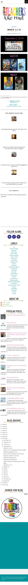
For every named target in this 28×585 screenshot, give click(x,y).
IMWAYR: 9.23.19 (7, 448)
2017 (3, 484)
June (5, 471)
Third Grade (14, 290)
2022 (3, 432)
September (7, 446)
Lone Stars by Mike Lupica (12, 377)
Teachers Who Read (7, 306)
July (5, 469)
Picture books (14, 278)
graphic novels (14, 262)
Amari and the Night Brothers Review (15, 345)
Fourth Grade (14, 260)
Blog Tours (14, 250)
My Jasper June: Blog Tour (10, 459)
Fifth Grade (14, 258)
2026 (3, 424)
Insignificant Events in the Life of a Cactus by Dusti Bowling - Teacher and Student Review (17, 334)
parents (14, 277)
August (6, 467)
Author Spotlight (14, 248)
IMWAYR (14, 26)
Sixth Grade (14, 283)
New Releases (14, 275)
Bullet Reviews (14, 253)
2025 (3, 426)
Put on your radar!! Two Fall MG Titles (16, 408)
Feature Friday (14, 257)
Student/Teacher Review (14, 285)
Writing (14, 291)
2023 (3, 430)
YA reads (14, 293)
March (5, 477)
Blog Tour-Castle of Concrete (11, 455)
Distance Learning (14, 255)
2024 (3, 428)
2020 (3, 436)
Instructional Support (14, 267)
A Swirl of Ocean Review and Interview (13, 453)
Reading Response (14, 280)
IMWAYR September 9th (9, 457)
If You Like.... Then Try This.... (13, 355)
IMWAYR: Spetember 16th (10, 452)
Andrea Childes (6, 302)
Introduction (14, 268)
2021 (3, 434)
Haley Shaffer (5, 304)
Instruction (14, 265)
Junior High (14, 270)
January (6, 480)
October (6, 444)
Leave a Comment (5, 97)
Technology (14, 288)
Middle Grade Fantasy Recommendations (16, 315)
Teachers (14, 286)
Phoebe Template (18, 577)
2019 (3, 438)
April (5, 474)
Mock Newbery (14, 273)
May (5, 473)
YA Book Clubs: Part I (11, 322)
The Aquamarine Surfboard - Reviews (15, 398)
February (6, 478)
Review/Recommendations (14, 281)
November (7, 442)
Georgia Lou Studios (7, 578)
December (6, 440)
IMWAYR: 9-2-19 (7, 465)
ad (14, 247)
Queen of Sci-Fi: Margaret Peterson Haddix (14, 450)
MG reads (14, 272)
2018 (3, 482)
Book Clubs (14, 252)
